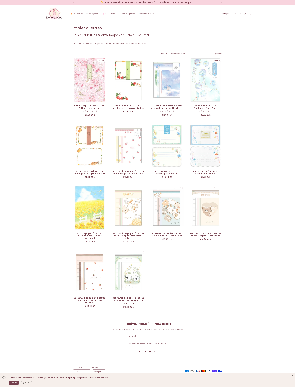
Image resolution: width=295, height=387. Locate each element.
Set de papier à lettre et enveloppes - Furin (205, 172)
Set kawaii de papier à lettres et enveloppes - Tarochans (205, 234)
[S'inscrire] (165, 336)
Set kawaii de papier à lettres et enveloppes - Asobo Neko (167, 234)
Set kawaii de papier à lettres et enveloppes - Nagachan (128, 299)
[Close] (293, 375)
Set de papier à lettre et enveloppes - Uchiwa (167, 172)
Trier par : (164, 53)
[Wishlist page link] (250, 14)
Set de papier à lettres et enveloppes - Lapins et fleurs (89, 172)
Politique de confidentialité (98, 378)
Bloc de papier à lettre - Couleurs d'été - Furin (205, 107)
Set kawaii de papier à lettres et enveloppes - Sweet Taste (128, 172)
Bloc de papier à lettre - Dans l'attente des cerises (89, 107)
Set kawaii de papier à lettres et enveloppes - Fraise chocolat (89, 300)
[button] (93, 13)
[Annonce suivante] (221, 2)
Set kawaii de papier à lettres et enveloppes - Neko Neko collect (128, 235)
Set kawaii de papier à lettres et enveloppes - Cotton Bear (167, 107)
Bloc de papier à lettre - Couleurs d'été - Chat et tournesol (90, 235)
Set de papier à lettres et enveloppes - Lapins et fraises (128, 107)
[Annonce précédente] (73, 2)
